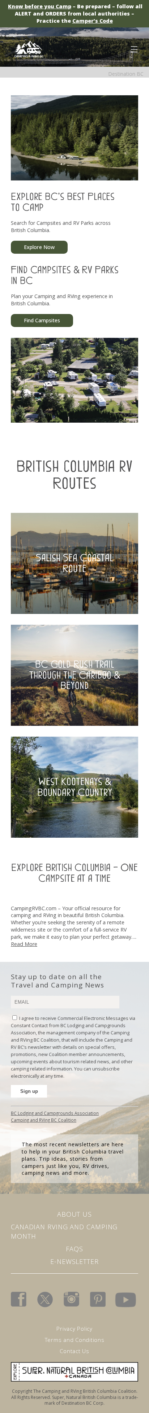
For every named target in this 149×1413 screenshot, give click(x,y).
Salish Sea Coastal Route (74, 563)
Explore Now (39, 247)
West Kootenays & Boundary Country (74, 787)
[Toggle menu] (133, 48)
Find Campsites (42, 320)
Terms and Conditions (75, 1339)
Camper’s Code (92, 20)
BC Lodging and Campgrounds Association (55, 1113)
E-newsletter (74, 1261)
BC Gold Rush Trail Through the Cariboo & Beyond (74, 675)
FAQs (74, 1248)
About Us (74, 1214)
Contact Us (74, 1351)
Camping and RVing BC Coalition (43, 1120)
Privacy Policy (74, 1328)
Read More (24, 944)
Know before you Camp (39, 6)
